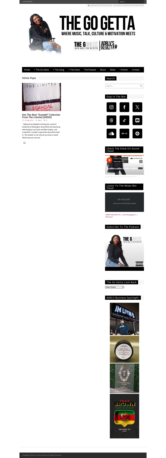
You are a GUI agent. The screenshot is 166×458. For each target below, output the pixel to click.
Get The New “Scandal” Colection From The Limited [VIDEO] (41, 116)
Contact (135, 69)
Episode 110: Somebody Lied (127, 176)
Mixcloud (109, 217)
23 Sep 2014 (29, 120)
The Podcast (90, 69)
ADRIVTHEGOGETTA (113, 215)
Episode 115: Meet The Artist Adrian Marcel (123, 5)
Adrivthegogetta (129, 215)
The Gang (58, 69)
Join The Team (27, 1)
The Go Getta (41, 69)
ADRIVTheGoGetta (111, 176)
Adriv (40, 120)
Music (103, 69)
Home (27, 69)
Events (124, 69)
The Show (74, 69)
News (112, 69)
